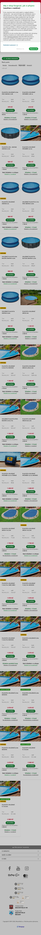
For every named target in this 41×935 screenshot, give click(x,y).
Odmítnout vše (20, 49)
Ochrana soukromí (12, 36)
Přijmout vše (33, 49)
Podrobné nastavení (9, 45)
